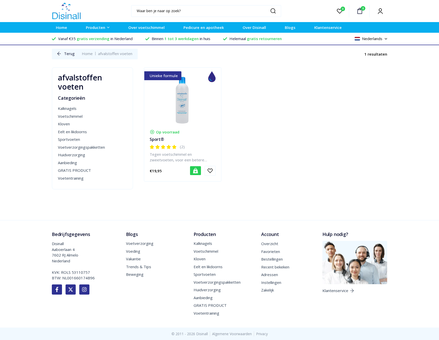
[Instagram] (84, 289)
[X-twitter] (71, 289)
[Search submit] (274, 11)
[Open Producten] (108, 27)
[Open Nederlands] (386, 39)
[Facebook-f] (57, 289)
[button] (195, 170)
